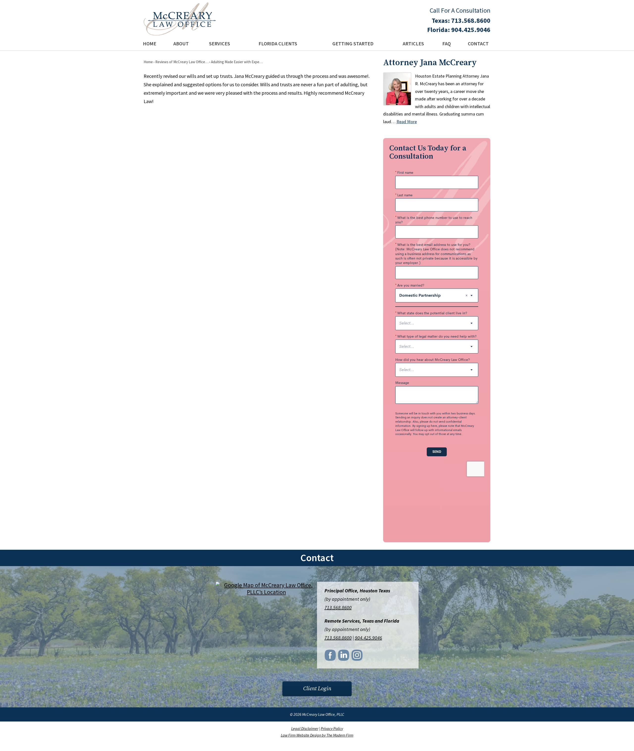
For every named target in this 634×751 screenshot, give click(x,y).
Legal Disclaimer (304, 728)
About (181, 43)
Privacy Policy (332, 728)
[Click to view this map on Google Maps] (266, 592)
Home (149, 43)
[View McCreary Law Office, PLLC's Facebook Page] (330, 656)
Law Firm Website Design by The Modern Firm (317, 735)
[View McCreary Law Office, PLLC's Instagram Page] (357, 656)
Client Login (317, 688)
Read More (406, 121)
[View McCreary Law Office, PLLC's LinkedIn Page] (344, 656)
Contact (478, 43)
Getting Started (352, 43)
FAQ (446, 43)
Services (219, 43)
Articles (413, 43)
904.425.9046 (470, 30)
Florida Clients (278, 43)
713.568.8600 (470, 20)
